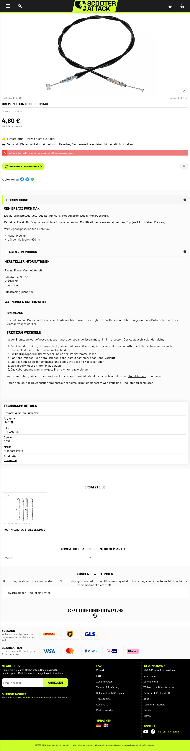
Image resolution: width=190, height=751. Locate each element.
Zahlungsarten (104, 681)
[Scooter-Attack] (95, 6)
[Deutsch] (98, 725)
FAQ (98, 675)
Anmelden (55, 682)
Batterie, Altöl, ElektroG (156, 693)
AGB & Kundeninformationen (159, 670)
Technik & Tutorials (154, 704)
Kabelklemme (137, 376)
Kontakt (100, 670)
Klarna (147, 715)
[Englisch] (106, 725)
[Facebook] (153, 731)
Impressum (149, 675)
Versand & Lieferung (107, 687)
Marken (147, 710)
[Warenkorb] (182, 6)
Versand (18, 126)
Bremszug (10, 460)
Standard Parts (13, 97)
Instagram (174, 731)
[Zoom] (184, 91)
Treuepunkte (103, 698)
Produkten (128, 382)
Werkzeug (109, 382)
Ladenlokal (102, 704)
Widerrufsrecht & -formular (158, 687)
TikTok (162, 731)
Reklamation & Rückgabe (110, 693)
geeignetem (94, 382)
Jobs (146, 698)
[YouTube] (145, 732)
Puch (8, 557)
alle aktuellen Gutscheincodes (30, 697)
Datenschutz (150, 681)
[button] (22, 179)
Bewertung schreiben (12, 111)
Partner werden (105, 710)
